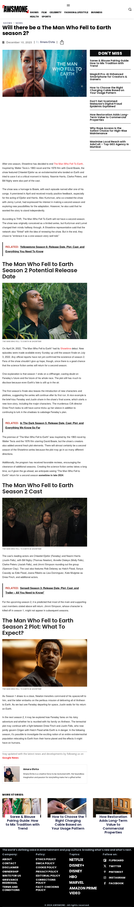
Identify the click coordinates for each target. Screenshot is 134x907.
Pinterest (116, 871)
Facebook (116, 883)
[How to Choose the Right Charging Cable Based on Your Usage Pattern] (67, 808)
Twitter (115, 866)
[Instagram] (105, 878)
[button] (130, 9)
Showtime (65, 348)
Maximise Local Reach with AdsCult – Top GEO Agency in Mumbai (109, 144)
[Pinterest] (105, 872)
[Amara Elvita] (12, 774)
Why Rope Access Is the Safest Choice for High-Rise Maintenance (108, 130)
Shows (7, 22)
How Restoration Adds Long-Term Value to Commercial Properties (109, 117)
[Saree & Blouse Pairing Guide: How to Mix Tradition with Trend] (21, 808)
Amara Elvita (47, 42)
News (19, 22)
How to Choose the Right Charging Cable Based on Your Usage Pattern (107, 90)
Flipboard (116, 860)
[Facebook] (105, 883)
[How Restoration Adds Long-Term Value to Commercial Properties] (112, 808)
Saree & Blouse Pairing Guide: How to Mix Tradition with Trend (109, 63)
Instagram (117, 877)
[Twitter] (105, 866)
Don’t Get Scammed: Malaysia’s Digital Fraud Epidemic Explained (106, 103)
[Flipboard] (105, 861)
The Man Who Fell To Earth (68, 163)
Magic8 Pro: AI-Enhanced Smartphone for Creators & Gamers (108, 76)
